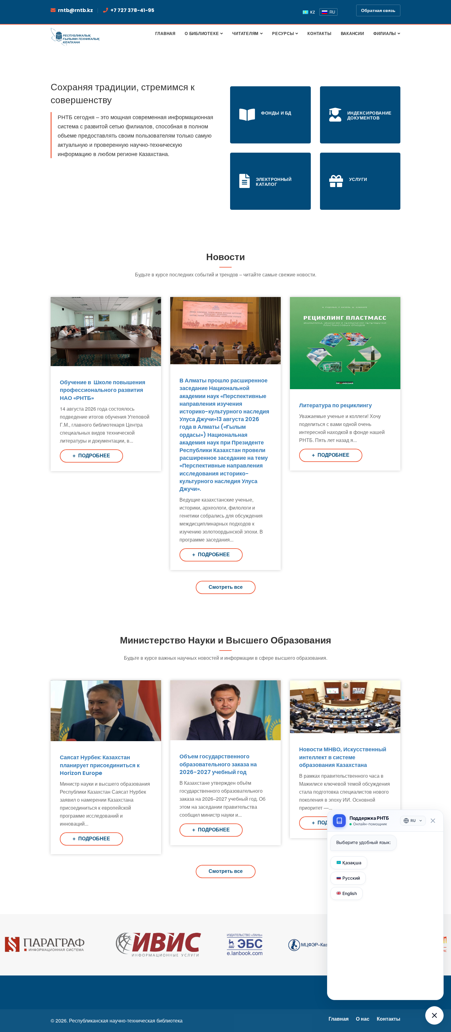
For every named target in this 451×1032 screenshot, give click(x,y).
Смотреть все (226, 587)
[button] (434, 1015)
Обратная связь (378, 10)
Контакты (388, 1018)
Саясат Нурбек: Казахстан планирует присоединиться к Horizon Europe (100, 764)
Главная (339, 1018)
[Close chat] (433, 821)
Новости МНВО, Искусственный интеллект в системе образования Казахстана (342, 756)
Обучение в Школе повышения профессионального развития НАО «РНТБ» (102, 389)
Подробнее (93, 455)
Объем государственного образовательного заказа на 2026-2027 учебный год (218, 764)
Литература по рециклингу (335, 405)
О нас (362, 1018)
